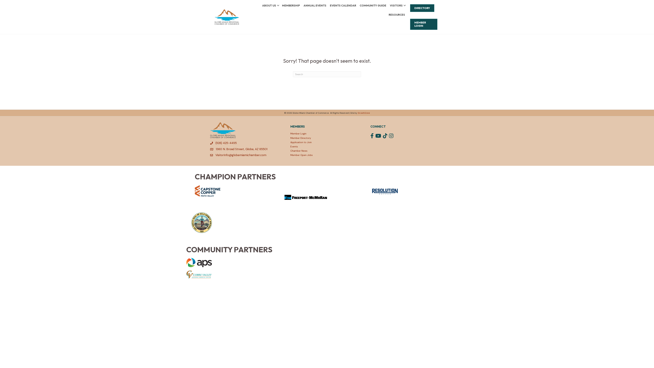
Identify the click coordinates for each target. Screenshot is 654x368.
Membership (291, 5)
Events (294, 146)
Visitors (396, 5)
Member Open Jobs (301, 155)
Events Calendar (343, 5)
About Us (269, 5)
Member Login (298, 133)
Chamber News (298, 150)
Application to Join (301, 142)
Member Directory (300, 138)
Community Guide (373, 5)
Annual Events (314, 5)
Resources (397, 14)
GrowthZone (364, 113)
